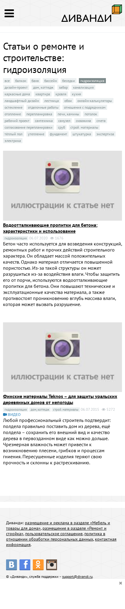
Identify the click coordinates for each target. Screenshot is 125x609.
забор (63, 87)
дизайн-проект (16, 87)
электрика (13, 140)
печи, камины (68, 114)
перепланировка (39, 114)
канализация (83, 87)
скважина (83, 120)
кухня (76, 94)
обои (68, 100)
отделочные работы (43, 107)
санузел (64, 120)
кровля (61, 94)
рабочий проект (17, 120)
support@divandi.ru (77, 576)
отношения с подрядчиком (85, 107)
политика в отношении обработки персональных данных (55, 536)
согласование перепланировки (28, 127)
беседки (68, 80)
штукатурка (82, 134)
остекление (13, 107)
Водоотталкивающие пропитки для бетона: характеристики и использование (50, 228)
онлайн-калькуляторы (94, 100)
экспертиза (105, 134)
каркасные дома (17, 94)
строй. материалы (84, 127)
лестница (51, 100)
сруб (61, 127)
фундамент (58, 134)
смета (101, 120)
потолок (91, 114)
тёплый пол (13, 134)
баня (35, 80)
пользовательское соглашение (54, 533)
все (7, 80)
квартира (42, 94)
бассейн (50, 80)
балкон (20, 80)
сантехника (44, 120)
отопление (13, 114)
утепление (36, 134)
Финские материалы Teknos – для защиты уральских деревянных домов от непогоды (60, 399)
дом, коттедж (43, 87)
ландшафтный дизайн (22, 100)
